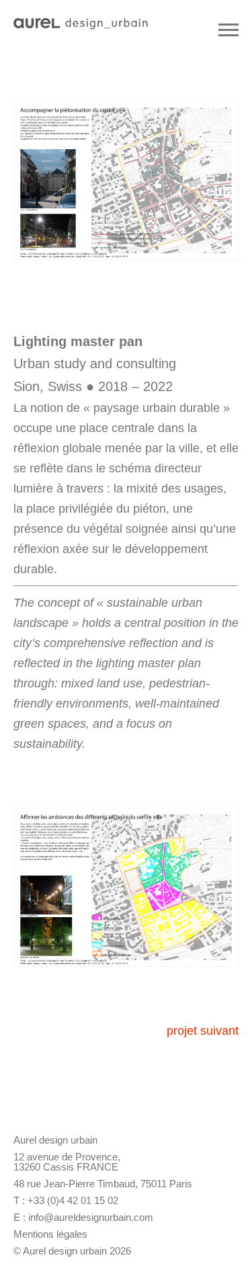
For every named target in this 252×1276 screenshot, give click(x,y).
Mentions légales (50, 1234)
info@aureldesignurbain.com (90, 1217)
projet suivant (203, 1030)
